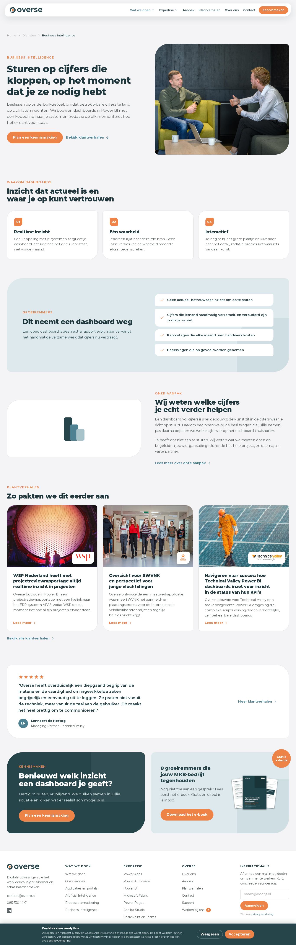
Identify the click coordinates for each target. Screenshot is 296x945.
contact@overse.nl (21, 896)
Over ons (232, 10)
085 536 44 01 (17, 903)
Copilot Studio (134, 910)
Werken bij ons (195, 910)
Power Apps (133, 874)
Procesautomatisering (82, 903)
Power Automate (137, 881)
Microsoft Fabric (136, 896)
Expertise (166, 10)
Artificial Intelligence (80, 896)
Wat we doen (140, 10)
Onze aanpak (75, 881)
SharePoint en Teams (140, 917)
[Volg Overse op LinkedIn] (9, 910)
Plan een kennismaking (35, 137)
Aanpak (188, 10)
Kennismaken (273, 10)
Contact (249, 10)
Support (188, 903)
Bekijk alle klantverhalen (28, 638)
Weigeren (209, 934)
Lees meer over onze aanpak (180, 463)
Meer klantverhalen (255, 701)
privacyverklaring (262, 914)
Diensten (29, 35)
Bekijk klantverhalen (85, 137)
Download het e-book (187, 815)
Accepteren (239, 934)
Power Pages (134, 903)
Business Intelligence (81, 910)
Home (11, 35)
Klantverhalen (209, 10)
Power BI (131, 888)
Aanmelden (254, 905)
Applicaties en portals (81, 888)
